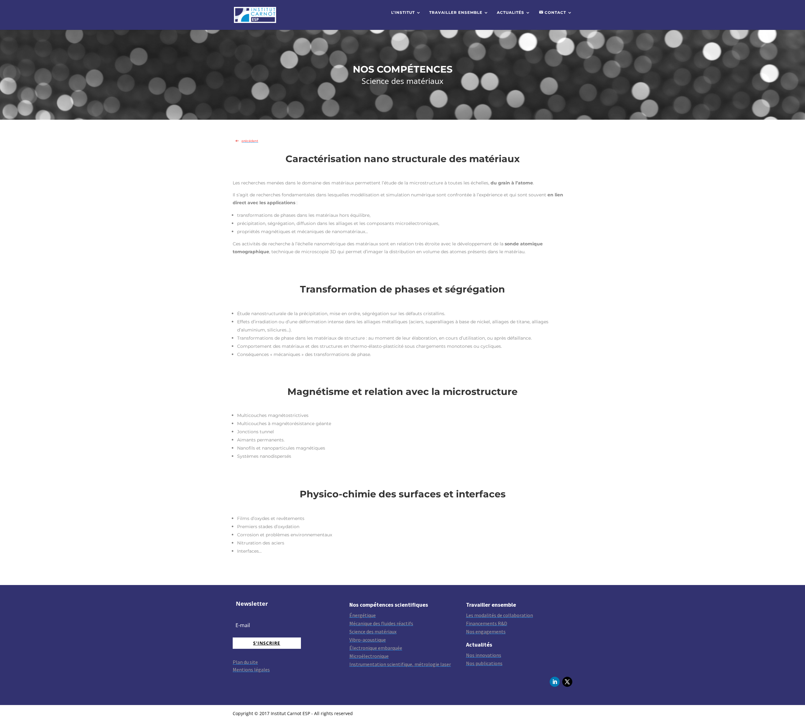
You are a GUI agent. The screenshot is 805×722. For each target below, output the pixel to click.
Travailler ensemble (455, 12)
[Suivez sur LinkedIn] (555, 682)
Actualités (510, 12)
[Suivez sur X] (567, 682)
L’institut (403, 12)
